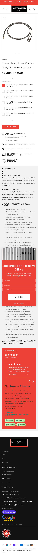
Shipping (11, 78)
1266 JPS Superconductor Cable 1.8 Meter (19, 103)
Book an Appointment (9, 467)
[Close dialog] (34, 249)
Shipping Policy (7, 474)
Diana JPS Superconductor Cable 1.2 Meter (19, 85)
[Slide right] (23, 53)
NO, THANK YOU (19, 304)
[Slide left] (15, 53)
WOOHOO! (19, 297)
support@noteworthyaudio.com (14, 498)
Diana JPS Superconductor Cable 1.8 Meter (19, 91)
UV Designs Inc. (26, 550)
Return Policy (6, 478)
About (4, 454)
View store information (11, 140)
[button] (3, 9)
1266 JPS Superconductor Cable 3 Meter (20, 114)
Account (5, 463)
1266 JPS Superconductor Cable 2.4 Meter (19, 108)
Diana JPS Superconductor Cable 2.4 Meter (19, 97)
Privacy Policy (6, 483)
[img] (19, 354)
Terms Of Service (8, 487)
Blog (3, 458)
